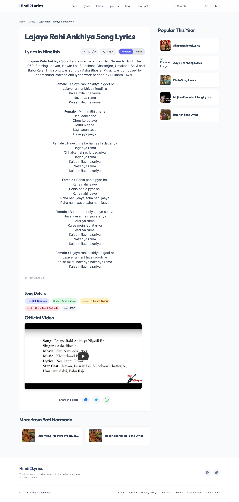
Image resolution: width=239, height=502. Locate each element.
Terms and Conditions (171, 492)
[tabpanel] (85, 175)
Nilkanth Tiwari (99, 301)
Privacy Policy (148, 492)
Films (99, 6)
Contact (143, 6)
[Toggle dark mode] (216, 6)
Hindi (139, 51)
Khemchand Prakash (46, 308)
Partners (132, 492)
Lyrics (86, 6)
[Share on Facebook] (86, 400)
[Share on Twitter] (96, 400)
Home (73, 6)
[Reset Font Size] (89, 51)
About (128, 6)
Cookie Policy (194, 492)
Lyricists (114, 6)
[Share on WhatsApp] (107, 400)
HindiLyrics (31, 6)
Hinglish (126, 51)
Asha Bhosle (69, 301)
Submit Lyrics (212, 492)
